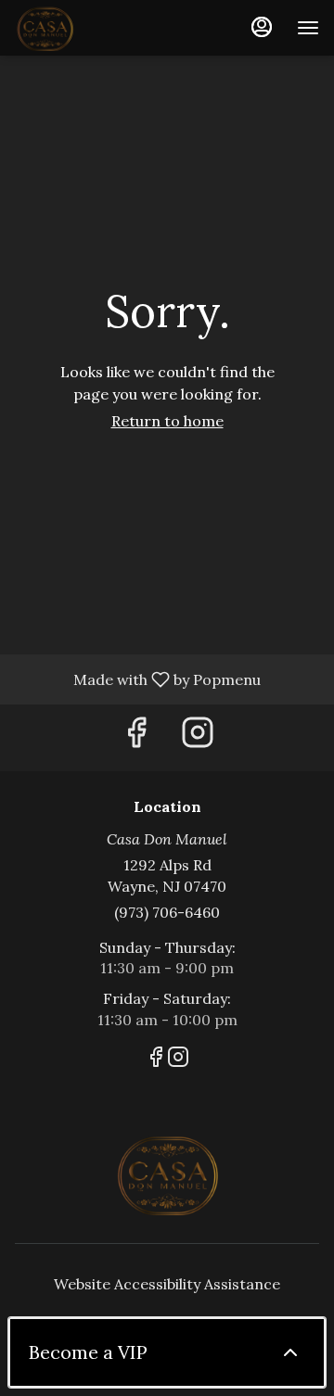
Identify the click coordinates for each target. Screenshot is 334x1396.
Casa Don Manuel (167, 1173)
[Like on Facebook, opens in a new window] (136, 737)
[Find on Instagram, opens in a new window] (197, 737)
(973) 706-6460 (167, 912)
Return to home (167, 421)
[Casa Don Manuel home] (98, 28)
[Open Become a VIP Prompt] (290, 1352)
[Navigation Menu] (308, 28)
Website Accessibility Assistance (167, 1284)
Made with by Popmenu (137, 678)
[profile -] (261, 27)
